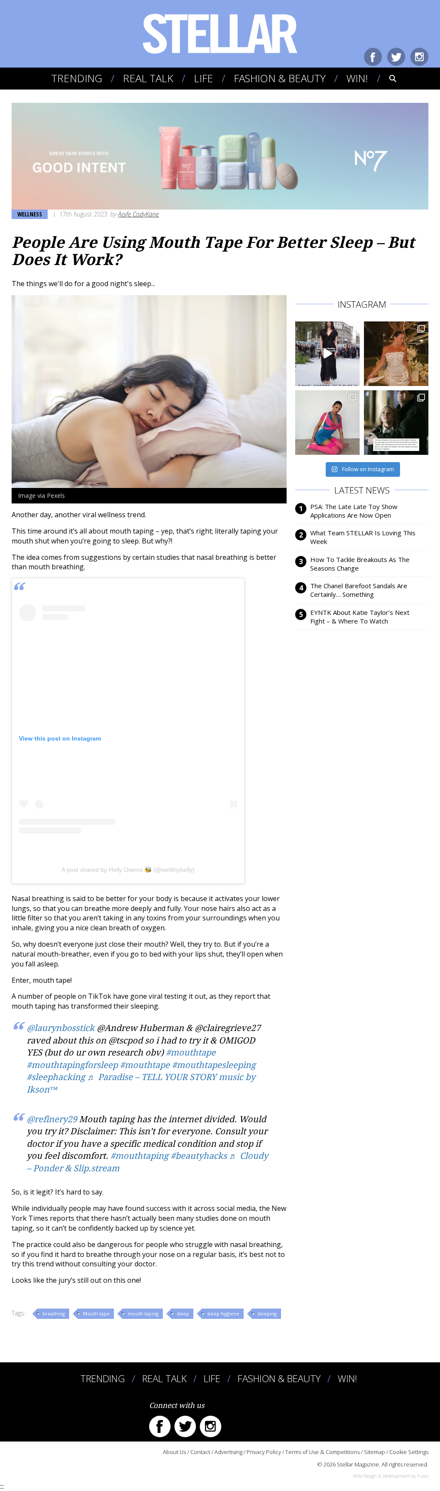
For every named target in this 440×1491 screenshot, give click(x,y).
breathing (54, 1313)
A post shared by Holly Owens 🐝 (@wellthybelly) (128, 869)
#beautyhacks (199, 1156)
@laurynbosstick (61, 1028)
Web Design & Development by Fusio (390, 1475)
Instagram (419, 57)
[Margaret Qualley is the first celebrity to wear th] (327, 353)
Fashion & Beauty (280, 78)
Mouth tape (96, 1313)
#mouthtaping (139, 1156)
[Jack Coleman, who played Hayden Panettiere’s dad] (396, 422)
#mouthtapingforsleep (72, 1065)
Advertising (228, 1452)
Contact (200, 1452)
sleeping (267, 1313)
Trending (76, 78)
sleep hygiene (223, 1313)
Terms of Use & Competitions (322, 1452)
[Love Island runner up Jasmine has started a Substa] (327, 422)
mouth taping (143, 1313)
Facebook (373, 57)
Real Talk (148, 78)
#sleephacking (56, 1077)
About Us (174, 1452)
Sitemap (374, 1452)
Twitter (396, 57)
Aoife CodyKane (138, 214)
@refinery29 (52, 1119)
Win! (357, 78)
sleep (183, 1313)
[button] (386, 78)
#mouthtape (191, 1052)
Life (203, 78)
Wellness (29, 214)
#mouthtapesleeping (214, 1065)
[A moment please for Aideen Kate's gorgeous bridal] (396, 353)
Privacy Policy (264, 1452)
